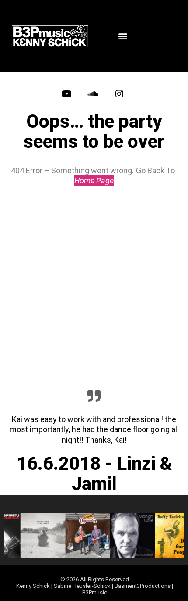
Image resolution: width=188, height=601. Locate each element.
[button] (122, 36)
